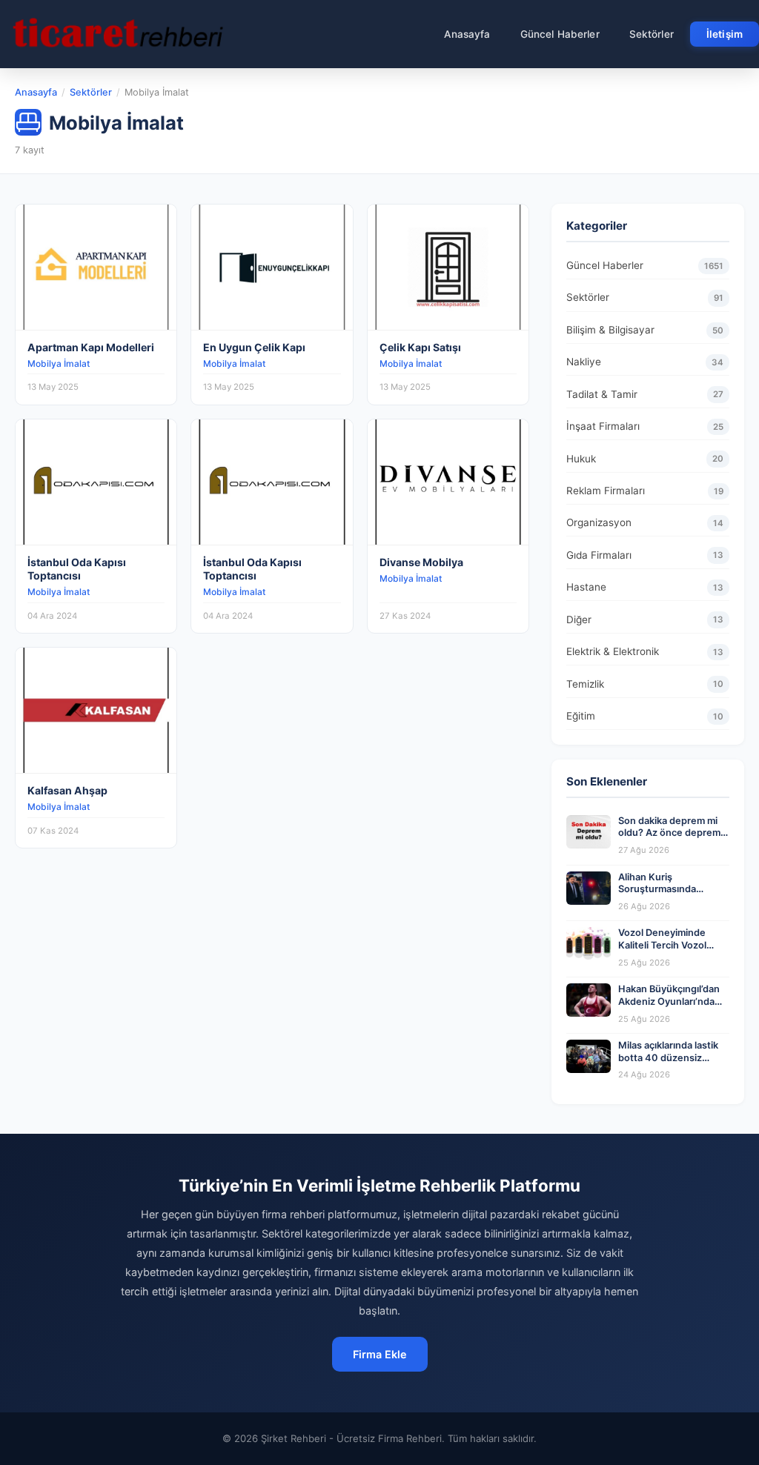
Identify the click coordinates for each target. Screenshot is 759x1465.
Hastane (644, 587)
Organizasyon (644, 522)
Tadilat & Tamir (644, 394)
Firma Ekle (380, 1354)
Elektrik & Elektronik (644, 651)
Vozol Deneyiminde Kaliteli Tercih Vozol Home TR (662, 945)
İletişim (724, 34)
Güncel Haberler (560, 34)
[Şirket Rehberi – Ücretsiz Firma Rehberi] (118, 34)
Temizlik (644, 684)
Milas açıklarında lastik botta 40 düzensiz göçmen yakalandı (668, 1057)
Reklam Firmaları (644, 490)
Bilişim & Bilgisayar (644, 330)
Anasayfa (467, 34)
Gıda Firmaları (644, 555)
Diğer (644, 619)
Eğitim (644, 716)
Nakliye (644, 362)
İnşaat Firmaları (644, 426)
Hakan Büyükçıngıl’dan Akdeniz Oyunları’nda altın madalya (669, 1001)
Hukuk (644, 459)
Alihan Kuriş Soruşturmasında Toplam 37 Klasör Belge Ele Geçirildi (671, 895)
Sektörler (651, 34)
